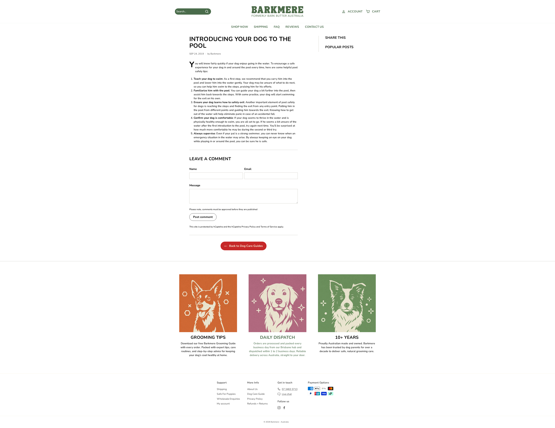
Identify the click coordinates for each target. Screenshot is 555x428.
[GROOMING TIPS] (208, 303)
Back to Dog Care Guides (245, 246)
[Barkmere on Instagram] (279, 407)
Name (193, 169)
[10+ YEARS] (347, 303)
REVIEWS (292, 27)
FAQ (277, 27)
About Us (252, 389)
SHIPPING (261, 27)
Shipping (222, 389)
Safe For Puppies (226, 394)
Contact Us (314, 27)
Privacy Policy (249, 226)
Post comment (203, 217)
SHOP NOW (239, 27)
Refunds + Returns (257, 403)
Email (247, 169)
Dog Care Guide (256, 394)
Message (194, 185)
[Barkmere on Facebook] (284, 407)
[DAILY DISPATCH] (277, 303)
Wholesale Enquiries (228, 399)
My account (223, 403)
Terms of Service (269, 226)
